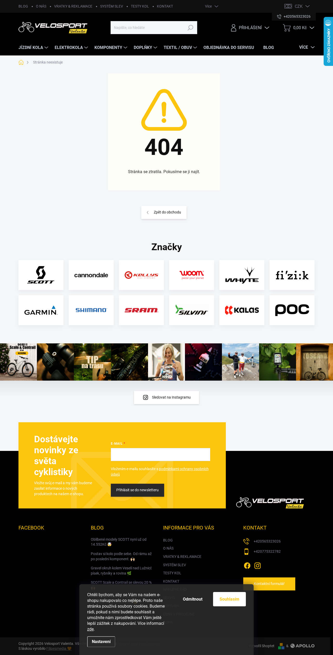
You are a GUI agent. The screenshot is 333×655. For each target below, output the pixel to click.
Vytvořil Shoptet (261, 646)
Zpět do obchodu (167, 212)
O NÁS (41, 6)
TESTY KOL (140, 6)
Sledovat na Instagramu (171, 397)
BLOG (23, 6)
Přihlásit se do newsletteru (137, 490)
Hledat (190, 28)
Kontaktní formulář (269, 584)
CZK (299, 6)
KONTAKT (165, 6)
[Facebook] (247, 565)
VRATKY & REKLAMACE (73, 6)
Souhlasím (229, 599)
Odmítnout (192, 599)
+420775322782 (267, 551)
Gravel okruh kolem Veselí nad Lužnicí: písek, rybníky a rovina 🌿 (121, 570)
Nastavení (101, 641)
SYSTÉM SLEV (111, 6)
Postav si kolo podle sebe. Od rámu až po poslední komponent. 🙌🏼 (121, 556)
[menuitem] (33, 47)
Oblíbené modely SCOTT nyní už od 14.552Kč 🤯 (118, 542)
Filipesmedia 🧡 (59, 648)
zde (90, 629)
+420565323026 (267, 541)
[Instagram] (257, 565)
